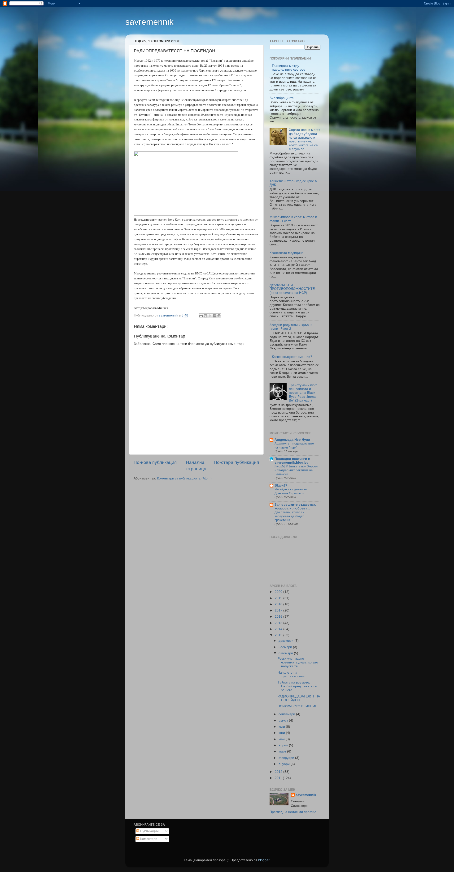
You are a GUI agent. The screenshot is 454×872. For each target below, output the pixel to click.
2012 (279, 772)
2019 (279, 598)
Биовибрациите (282, 98)
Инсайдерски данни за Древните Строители (291, 491)
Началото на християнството (291, 674)
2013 (279, 635)
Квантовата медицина (287, 253)
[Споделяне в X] (210, 315)
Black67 (281, 485)
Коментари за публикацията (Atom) (184, 478)
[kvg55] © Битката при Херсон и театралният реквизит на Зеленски (296, 470)
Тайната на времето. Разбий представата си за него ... (297, 686)
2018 (279, 604)
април (284, 745)
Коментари (148, 839)
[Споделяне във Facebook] (214, 315)
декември (286, 640)
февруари (287, 758)
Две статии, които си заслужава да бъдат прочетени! (289, 516)
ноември (286, 647)
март (283, 751)
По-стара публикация (236, 462)
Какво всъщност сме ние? (292, 357)
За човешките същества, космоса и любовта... (295, 506)
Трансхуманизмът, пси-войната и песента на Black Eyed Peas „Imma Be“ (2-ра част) (303, 392)
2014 (279, 629)
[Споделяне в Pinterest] (219, 315)
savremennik (149, 22)
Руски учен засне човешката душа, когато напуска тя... (298, 662)
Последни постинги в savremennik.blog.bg (292, 460)
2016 (279, 616)
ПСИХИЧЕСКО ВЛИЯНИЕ (297, 706)
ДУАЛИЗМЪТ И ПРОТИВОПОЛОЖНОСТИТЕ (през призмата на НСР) (292, 288)
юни (282, 733)
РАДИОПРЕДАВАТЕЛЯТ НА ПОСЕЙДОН (299, 698)
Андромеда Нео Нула (292, 439)
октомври (286, 653)
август (284, 720)
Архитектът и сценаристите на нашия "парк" (294, 445)
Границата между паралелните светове (288, 67)
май (282, 739)
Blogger (263, 860)
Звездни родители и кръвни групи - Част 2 (291, 326)
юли (282, 726)
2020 (279, 592)
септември (287, 714)
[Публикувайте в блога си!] (205, 315)
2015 (279, 623)
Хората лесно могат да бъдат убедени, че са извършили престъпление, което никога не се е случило (304, 139)
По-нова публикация (155, 462)
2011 (279, 778)
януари (285, 764)
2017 (279, 610)
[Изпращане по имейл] (201, 315)
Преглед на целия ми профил (293, 812)
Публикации (149, 831)
